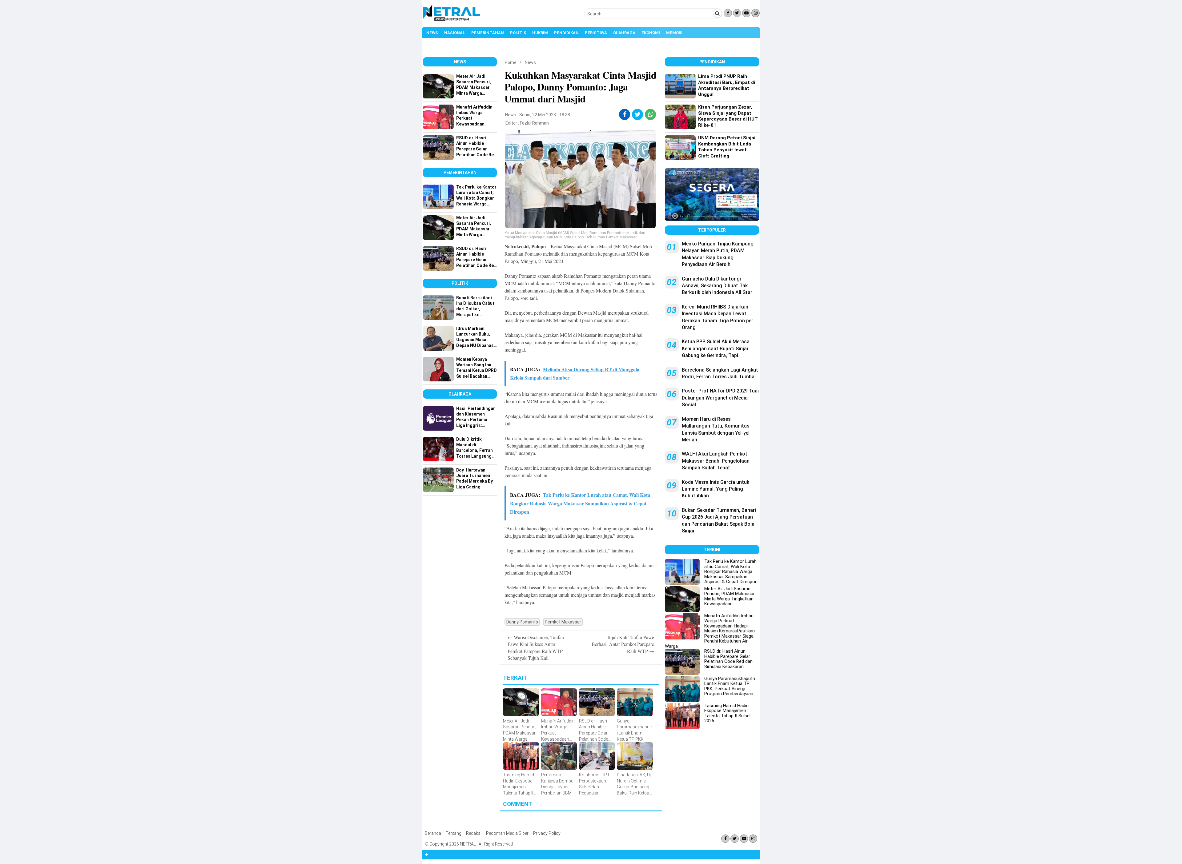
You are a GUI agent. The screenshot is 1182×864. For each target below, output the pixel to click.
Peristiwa (596, 32)
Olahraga (624, 32)
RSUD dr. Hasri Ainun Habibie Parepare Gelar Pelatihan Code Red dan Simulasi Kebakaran (728, 658)
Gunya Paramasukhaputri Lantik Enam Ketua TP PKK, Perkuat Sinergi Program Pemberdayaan (729, 686)
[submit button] (717, 13)
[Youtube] (746, 13)
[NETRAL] (452, 20)
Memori (674, 32)
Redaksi (473, 833)
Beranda (433, 833)
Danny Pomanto (522, 621)
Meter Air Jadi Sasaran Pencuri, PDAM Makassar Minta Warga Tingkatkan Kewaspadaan (729, 596)
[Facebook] (728, 13)
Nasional (454, 32)
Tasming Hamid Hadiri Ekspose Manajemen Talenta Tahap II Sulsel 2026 (727, 713)
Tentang (453, 833)
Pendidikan (566, 32)
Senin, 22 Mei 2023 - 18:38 (544, 114)
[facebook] (624, 114)
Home (511, 62)
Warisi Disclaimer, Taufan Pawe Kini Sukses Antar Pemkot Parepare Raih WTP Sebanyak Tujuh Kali (536, 647)
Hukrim (540, 32)
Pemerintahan (487, 32)
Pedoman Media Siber (507, 833)
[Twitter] (737, 13)
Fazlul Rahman (534, 123)
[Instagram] (755, 13)
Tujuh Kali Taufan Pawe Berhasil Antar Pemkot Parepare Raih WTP (623, 644)
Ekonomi (650, 32)
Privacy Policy (547, 833)
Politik (518, 32)
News (432, 32)
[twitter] (638, 114)
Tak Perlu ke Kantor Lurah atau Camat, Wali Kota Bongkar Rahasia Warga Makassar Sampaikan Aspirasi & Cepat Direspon (731, 571)
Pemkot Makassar (563, 621)
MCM (621, 246)
